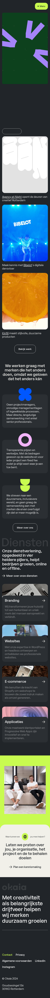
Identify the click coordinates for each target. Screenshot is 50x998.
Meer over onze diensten (21, 575)
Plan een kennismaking (27, 867)
